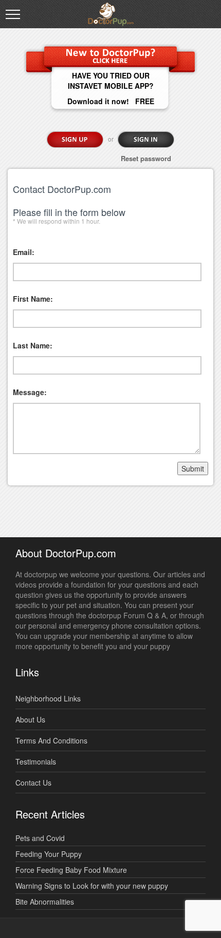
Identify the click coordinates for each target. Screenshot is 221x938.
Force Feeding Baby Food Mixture (71, 870)
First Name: (33, 299)
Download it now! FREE (110, 101)
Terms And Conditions (51, 740)
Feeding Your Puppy (48, 854)
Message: (30, 392)
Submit (192, 468)
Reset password (146, 158)
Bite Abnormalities (44, 901)
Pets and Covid (40, 838)
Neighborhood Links (48, 698)
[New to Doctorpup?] (110, 55)
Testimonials (35, 761)
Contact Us (33, 782)
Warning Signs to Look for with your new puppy (91, 886)
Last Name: (32, 345)
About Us (30, 719)
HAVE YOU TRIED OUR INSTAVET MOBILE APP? (111, 80)
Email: (23, 252)
